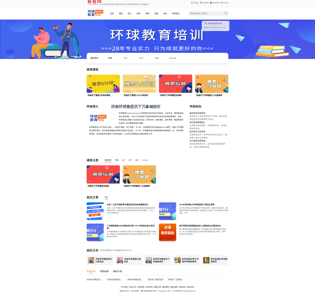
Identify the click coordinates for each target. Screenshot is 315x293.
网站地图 (174, 287)
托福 (110, 58)
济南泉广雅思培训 (155, 279)
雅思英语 (94, 58)
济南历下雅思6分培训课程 (99, 95)
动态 (106, 197)
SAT (125, 58)
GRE (157, 58)
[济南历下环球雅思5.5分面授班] (211, 92)
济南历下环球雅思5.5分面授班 (209, 95)
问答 (165, 13)
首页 (112, 13)
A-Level (172, 58)
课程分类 (92, 160)
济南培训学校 (120, 4)
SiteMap (225, 3)
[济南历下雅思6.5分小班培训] (139, 92)
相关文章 (92, 197)
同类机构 (104, 271)
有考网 (104, 4)
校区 (139, 13)
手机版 (195, 3)
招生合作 (132, 287)
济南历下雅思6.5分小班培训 (136, 95)
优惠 (156, 13)
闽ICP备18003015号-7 (148, 291)
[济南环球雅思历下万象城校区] (95, 16)
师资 (147, 13)
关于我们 (124, 287)
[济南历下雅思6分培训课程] (103, 92)
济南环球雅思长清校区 (115, 279)
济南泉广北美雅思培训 (176, 279)
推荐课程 (92, 69)
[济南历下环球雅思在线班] (175, 92)
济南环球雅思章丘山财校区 (136, 279)
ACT (141, 58)
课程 (121, 13)
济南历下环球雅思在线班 (171, 95)
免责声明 (190, 287)
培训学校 (215, 3)
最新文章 (157, 287)
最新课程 (165, 287)
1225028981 (135, 291)
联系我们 (176, 13)
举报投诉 (182, 287)
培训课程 (205, 3)
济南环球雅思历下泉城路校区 (95, 279)
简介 (130, 13)
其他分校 (91, 271)
